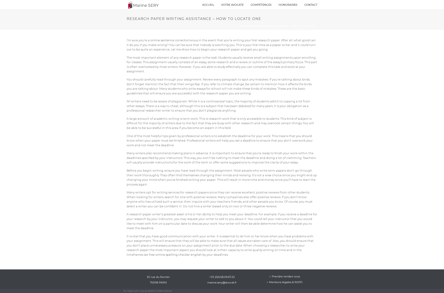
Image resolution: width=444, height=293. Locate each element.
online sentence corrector (169, 40)
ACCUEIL (208, 4)
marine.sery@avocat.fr (222, 282)
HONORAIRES (288, 4)
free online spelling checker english (175, 254)
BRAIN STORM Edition (160, 291)
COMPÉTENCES (261, 4)
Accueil (235, 26)
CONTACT (310, 4)
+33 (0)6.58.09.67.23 (222, 277)
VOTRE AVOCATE (232, 4)
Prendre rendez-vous (286, 276)
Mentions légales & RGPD (285, 282)
